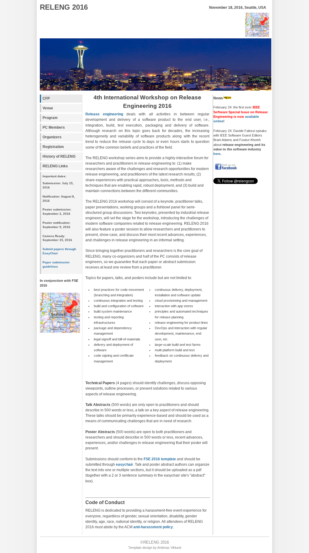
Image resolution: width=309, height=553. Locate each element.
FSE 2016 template (160, 459)
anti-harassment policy (153, 527)
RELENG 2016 (64, 7)
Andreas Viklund (169, 547)
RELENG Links (55, 166)
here (216, 154)
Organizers (52, 137)
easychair (124, 464)
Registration (53, 147)
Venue (48, 108)
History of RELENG (59, 156)
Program (50, 118)
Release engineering (104, 114)
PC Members (54, 127)
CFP (46, 98)
